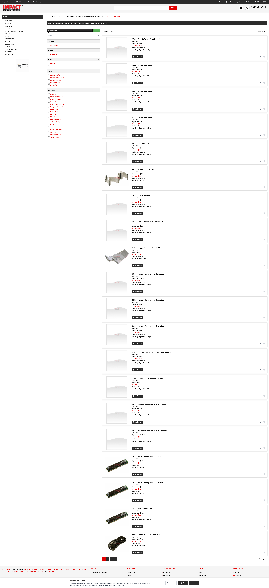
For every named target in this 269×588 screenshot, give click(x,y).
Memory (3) (53, 114)
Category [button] (51, 71)
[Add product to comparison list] (260, 57)
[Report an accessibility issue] (241, 8)
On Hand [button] (50, 50)
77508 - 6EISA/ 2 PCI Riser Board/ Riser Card (149, 378)
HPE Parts (8, 34)
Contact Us (31, 2)
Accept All (194, 583)
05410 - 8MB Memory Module (143, 509)
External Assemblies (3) (57, 77)
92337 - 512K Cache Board (142, 117)
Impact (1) (53, 66)
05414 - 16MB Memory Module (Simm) (147, 457)
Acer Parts (8, 21)
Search (173, 8)
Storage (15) (53, 85)
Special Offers (203, 575)
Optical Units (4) (55, 122)
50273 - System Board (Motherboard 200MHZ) (150, 430)
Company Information (8, 2)
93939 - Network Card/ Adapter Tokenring (148, 326)
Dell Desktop (59, 16)
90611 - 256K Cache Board (142, 91)
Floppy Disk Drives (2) (56, 107)
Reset (97, 30)
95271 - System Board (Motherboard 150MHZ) (150, 404)
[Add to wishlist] (264, 56)
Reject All (182, 583)
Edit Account (131, 572)
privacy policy (119, 585)
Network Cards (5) (55, 119)
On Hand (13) (54, 54)
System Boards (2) (55, 134)
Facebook (244, 575)
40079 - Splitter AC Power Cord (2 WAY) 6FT (148, 535)
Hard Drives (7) (54, 109)
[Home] (13, 8)
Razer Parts (9, 52)
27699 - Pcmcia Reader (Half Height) (146, 39)
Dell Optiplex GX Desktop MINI (92, 16)
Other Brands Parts (11, 49)
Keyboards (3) (54, 112)
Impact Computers (7, 569)
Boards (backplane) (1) (56, 97)
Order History (131, 575)
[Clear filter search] (98, 36)
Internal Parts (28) (55, 80)
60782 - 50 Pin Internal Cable (143, 170)
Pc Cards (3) (53, 124)
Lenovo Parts (9, 44)
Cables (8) (53, 102)
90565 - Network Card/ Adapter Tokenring (148, 300)
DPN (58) (52, 63)
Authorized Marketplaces (99, 572)
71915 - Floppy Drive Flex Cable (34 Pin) (147, 248)
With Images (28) (55, 45)
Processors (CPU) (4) (56, 129)
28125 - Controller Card (141, 144)
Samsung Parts (10, 54)
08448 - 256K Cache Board (142, 65)
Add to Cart (138, 57)
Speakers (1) (54, 132)
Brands (201, 572)
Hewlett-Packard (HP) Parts (14, 31)
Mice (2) (52, 117)
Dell (52, 16)
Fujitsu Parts (9, 28)
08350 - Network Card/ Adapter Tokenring (148, 274)
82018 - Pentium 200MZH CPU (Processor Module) (151, 352)
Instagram (244, 572)
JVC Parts (8, 41)
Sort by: (107, 31)
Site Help (38, 2)
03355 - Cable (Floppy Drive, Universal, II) (147, 222)
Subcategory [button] (52, 90)
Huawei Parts (9, 39)
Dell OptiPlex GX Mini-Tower (112, 16)
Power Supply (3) (55, 82)
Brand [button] (50, 59)
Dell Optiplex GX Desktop (74, 16)
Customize (171, 583)
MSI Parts (8, 46)
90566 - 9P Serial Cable (141, 196)
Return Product (167, 575)
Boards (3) (53, 94)
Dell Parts (8, 26)
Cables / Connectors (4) (57, 104)
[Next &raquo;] (115, 559)
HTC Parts (8, 36)
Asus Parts (8, 23)
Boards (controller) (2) (56, 99)
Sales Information (21, 2)
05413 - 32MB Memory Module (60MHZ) (147, 483)
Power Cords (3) (55, 127)
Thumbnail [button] (51, 41)
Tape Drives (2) (54, 137)
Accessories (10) (55, 75)
